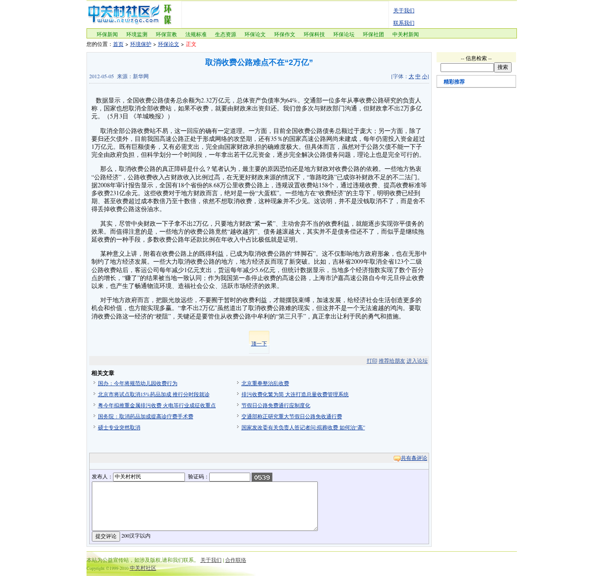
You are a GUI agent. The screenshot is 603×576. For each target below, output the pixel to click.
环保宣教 (166, 34)
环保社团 (373, 34)
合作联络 (235, 559)
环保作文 (284, 34)
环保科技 (314, 34)
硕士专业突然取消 (119, 427)
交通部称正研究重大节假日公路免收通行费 (291, 416)
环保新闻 (107, 34)
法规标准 (196, 34)
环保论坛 (343, 34)
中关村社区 (143, 567)
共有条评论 (414, 457)
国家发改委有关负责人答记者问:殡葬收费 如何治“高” (303, 427)
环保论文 (255, 34)
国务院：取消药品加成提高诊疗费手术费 (145, 416)
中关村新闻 (405, 34)
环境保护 (140, 43)
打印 (372, 360)
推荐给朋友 (392, 360)
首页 (118, 43)
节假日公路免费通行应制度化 (275, 405)
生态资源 (225, 34)
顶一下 (259, 343)
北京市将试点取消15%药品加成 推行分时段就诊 (154, 394)
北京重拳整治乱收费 (265, 383)
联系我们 (404, 22)
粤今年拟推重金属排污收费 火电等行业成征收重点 (157, 405)
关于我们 (404, 10)
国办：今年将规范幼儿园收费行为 (137, 383)
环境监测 (136, 34)
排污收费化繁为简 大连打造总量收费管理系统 (295, 394)
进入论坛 (417, 360)
